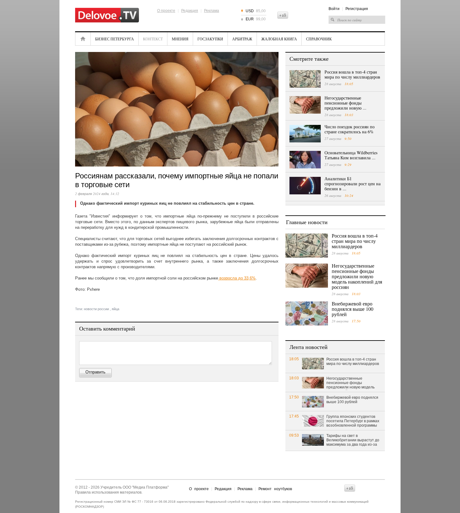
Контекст (153, 38)
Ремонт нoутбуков (275, 489)
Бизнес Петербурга (114, 38)
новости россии (96, 309)
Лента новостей (308, 347)
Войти (334, 9)
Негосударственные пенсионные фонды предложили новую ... (345, 103)
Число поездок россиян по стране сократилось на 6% (350, 129)
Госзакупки (210, 38)
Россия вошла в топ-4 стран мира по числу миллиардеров (352, 74)
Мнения (180, 38)
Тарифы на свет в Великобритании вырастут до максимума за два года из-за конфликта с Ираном (352, 440)
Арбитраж (242, 38)
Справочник (319, 38)
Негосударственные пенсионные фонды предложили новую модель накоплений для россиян (357, 276)
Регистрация (356, 9)
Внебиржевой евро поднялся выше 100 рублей (352, 308)
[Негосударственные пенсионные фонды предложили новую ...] (305, 105)
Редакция (189, 10)
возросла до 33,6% (237, 278)
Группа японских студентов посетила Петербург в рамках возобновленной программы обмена (352, 421)
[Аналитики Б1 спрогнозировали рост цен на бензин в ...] (305, 185)
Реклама (211, 10)
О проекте (166, 10)
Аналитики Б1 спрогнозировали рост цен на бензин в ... (353, 184)
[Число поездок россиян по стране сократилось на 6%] (305, 133)
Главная (83, 38)
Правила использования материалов (108, 492)
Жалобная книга (279, 38)
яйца (115, 309)
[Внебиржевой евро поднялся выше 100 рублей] (306, 313)
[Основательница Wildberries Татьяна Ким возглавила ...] (305, 159)
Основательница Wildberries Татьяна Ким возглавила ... (351, 155)
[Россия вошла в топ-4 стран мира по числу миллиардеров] (305, 79)
